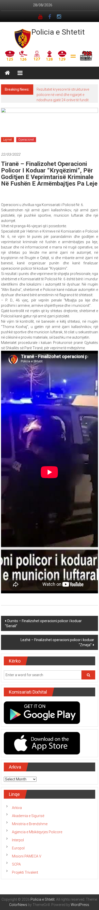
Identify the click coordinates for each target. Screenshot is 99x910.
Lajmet (7, 139)
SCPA (16, 864)
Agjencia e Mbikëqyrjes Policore (37, 832)
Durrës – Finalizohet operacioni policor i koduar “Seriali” (43, 623)
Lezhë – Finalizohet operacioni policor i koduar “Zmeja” (57, 642)
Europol (18, 848)
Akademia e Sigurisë (28, 816)
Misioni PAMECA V (26, 856)
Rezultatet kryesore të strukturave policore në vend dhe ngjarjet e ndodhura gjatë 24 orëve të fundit (63, 94)
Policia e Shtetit (58, 32)
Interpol (18, 840)
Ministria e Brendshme (29, 824)
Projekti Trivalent (25, 872)
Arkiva (17, 808)
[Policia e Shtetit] (7, 73)
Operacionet (26, 139)
